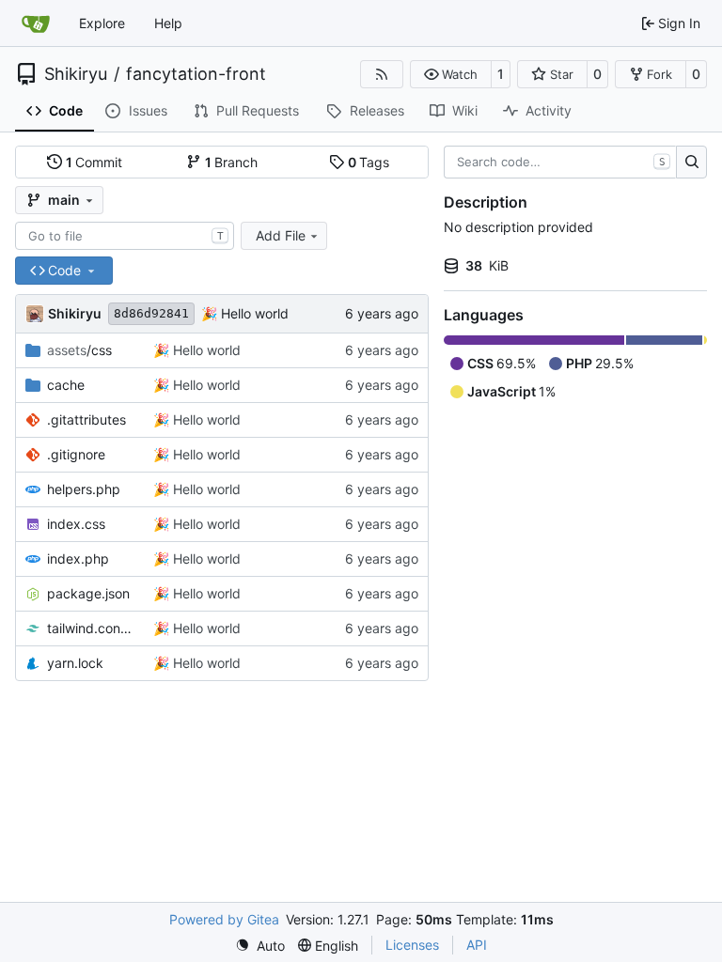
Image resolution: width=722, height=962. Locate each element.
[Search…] (691, 162)
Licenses (412, 945)
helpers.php (83, 489)
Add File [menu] (281, 235)
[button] (451, 74)
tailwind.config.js (90, 628)
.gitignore (76, 454)
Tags (369, 162)
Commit (94, 162)
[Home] (35, 23)
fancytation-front (196, 74)
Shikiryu (75, 74)
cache (66, 385)
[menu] (260, 946)
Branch (232, 162)
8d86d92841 (151, 313)
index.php (78, 558)
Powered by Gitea (224, 919)
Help (168, 23)
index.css (76, 524)
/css (79, 350)
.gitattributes (86, 419)
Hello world (253, 313)
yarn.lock (75, 663)
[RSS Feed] (381, 74)
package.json (88, 593)
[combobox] (124, 236)
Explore (102, 23)
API (476, 945)
